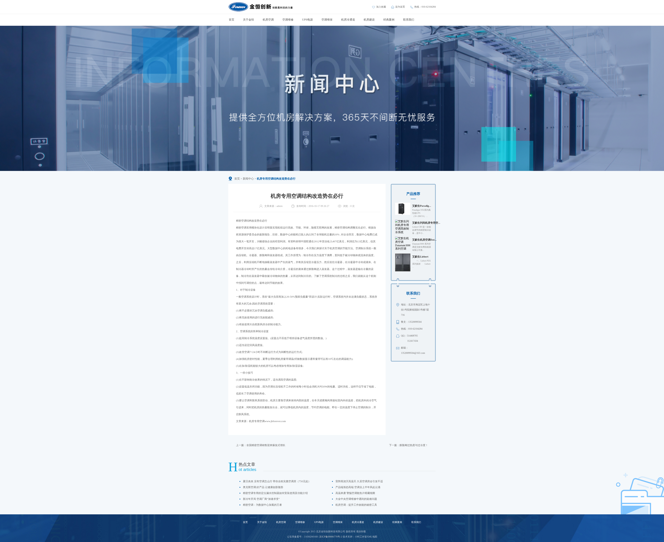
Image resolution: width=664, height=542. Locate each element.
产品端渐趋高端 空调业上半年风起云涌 (357, 487)
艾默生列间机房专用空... (426, 222)
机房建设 (369, 19)
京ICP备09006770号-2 (330, 536)
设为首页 (400, 7)
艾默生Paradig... (421, 205)
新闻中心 (248, 178)
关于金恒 (248, 19)
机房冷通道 (348, 19)
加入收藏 (381, 7)
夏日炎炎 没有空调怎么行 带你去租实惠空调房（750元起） (277, 481)
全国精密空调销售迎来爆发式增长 (265, 445)
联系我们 (408, 19)
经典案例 (388, 19)
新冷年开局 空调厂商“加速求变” (261, 499)
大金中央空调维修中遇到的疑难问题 (356, 499)
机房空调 (268, 19)
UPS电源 (307, 19)
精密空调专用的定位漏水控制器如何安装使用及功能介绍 (275, 493)
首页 (231, 19)
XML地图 (372, 536)
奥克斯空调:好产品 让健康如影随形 (263, 487)
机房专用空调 (257, 421)
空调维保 (327, 19)
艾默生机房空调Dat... (424, 239)
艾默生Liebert (420, 256)
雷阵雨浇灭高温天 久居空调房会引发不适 (359, 481)
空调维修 (287, 19)
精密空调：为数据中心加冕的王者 (262, 504)
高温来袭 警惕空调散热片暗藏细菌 (355, 493)
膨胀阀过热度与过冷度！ (413, 445)
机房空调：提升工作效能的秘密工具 (356, 504)
